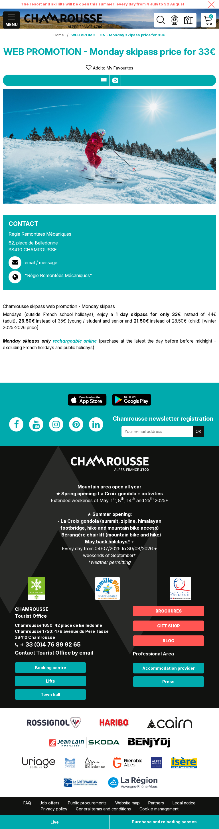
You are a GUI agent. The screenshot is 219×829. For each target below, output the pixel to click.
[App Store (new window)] (87, 400)
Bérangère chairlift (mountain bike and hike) (111, 535)
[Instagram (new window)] (56, 424)
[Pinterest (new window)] (76, 424)
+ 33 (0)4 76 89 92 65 (50, 644)
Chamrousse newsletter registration (163, 418)
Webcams (174, 20)
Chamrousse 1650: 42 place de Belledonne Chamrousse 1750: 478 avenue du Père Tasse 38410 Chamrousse (62, 631)
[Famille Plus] (107, 588)
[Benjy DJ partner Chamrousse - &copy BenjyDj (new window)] (149, 742)
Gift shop (168, 625)
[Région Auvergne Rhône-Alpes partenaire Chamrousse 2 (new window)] (132, 782)
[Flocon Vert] (36, 588)
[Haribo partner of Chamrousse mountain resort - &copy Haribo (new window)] (114, 722)
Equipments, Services (115, 80)
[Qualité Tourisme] (180, 588)
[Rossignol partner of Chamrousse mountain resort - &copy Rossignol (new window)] (54, 722)
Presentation (103, 80)
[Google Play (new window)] (131, 400)
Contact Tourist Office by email (54, 653)
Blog (168, 640)
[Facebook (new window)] (16, 424)
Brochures (168, 611)
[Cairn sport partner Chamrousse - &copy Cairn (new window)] (169, 722)
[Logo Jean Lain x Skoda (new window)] (84, 742)
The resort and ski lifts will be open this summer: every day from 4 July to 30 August (102, 4)
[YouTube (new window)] (36, 424)
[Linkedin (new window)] (96, 424)
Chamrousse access (189, 20)
